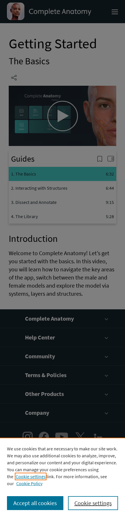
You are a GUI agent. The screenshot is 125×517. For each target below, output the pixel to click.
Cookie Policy (29, 483)
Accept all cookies (35, 503)
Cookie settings (31, 476)
